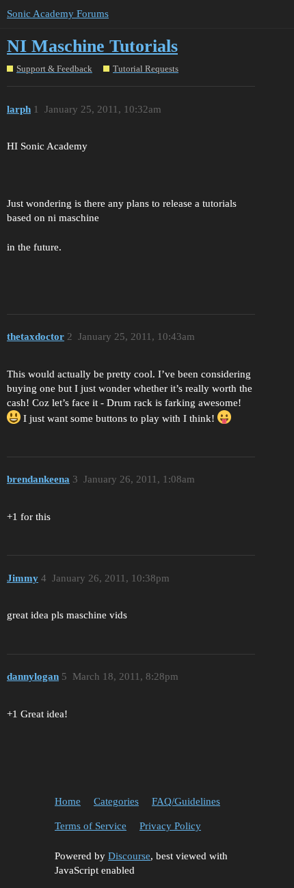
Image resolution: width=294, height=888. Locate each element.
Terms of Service (90, 825)
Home (68, 801)
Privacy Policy (170, 825)
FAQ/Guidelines (186, 801)
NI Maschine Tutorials (92, 46)
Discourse (129, 855)
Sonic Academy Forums (58, 13)
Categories (116, 801)
